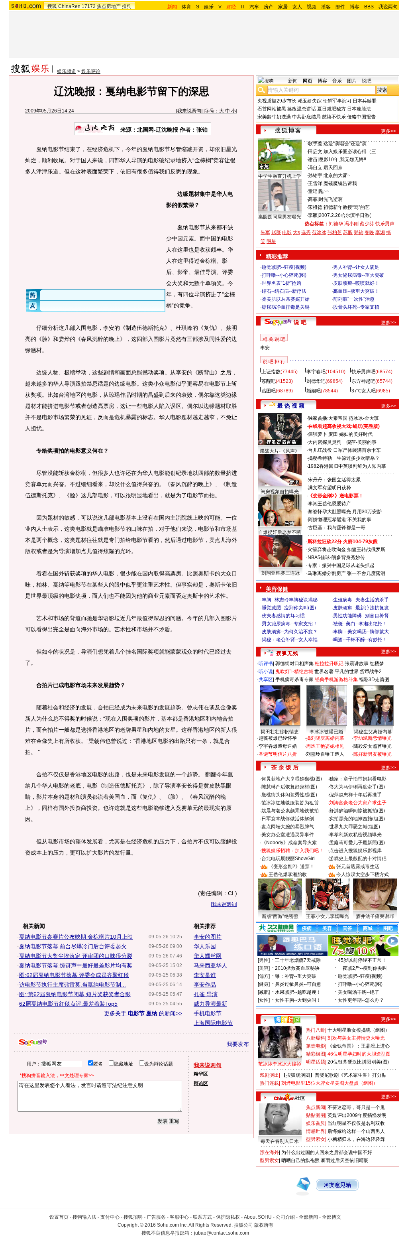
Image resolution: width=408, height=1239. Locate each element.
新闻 (293, 81)
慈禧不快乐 (334, 117)
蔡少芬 (367, 224)
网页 (307, 81)
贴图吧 (268, 391)
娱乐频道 (66, 71)
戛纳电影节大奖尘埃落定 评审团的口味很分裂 (75, 956)
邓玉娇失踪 (310, 101)
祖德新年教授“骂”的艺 (347, 207)
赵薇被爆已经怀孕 (278, 738)
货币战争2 (371, 671)
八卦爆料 (315, 1038)
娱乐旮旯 (315, 1123)
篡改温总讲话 (301, 109)
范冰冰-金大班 (364, 418)
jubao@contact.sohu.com (221, 1233)
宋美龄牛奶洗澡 (274, 117)
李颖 (313, 215)
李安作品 (205, 984)
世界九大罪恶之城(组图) (354, 826)
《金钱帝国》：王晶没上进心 (359, 1046)
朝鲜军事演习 (337, 101)
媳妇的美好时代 (356, 434)
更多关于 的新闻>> (143, 1013)
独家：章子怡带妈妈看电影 (357, 779)
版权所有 (263, 1225)
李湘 (380, 232)
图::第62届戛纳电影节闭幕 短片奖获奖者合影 (75, 994)
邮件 (340, 7)
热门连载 (269, 1083)
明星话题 (315, 1062)
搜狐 (52, 6)
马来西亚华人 (210, 965)
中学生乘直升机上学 (279, 176)
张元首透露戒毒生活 (357, 866)
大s (296, 232)
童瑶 (313, 191)
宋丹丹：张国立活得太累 (334, 480)
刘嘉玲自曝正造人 (325, 754)
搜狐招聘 (133, 1217)
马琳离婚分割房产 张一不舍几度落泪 (346, 573)
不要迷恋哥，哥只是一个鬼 (356, 1107)
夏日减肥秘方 (331, 109)
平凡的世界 (347, 671)
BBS (369, 7)
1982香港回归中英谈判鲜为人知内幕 (347, 466)
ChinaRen (69, 6)
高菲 (313, 199)
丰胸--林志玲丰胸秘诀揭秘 (290, 600)
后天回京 (333, 167)
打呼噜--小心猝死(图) (284, 275)
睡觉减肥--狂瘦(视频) (284, 267)
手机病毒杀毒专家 (294, 679)
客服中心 (179, 1217)
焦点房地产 (109, 6)
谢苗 (313, 159)
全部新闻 (308, 1217)
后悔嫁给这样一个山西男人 (356, 1131)
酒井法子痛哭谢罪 (375, 916)
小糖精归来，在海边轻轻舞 (356, 1139)
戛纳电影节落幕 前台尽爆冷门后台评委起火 (73, 946)
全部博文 (331, 1217)
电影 (287, 232)
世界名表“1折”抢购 (281, 283)
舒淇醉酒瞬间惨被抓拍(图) (357, 811)
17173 (89, 6)
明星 (271, 241)
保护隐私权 (228, 1217)
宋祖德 (315, 207)
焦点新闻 (315, 1107)
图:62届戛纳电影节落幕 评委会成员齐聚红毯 (74, 975)
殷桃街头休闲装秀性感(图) (289, 795)
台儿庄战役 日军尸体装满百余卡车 (344, 450)
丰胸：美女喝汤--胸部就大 (361, 631)
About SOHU (258, 1217)
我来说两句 (189, 111)
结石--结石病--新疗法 (284, 291)
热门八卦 (315, 1030)
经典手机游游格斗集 (336, 679)
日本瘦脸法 (359, 109)
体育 (186, 7)
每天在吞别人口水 (280, 1141)
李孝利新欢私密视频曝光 (355, 834)
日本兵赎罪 (365, 101)
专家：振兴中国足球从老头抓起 (341, 565)
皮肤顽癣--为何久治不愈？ (290, 631)
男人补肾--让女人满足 (356, 267)
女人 (297, 7)
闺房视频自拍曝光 (280, 491)
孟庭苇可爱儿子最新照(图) (357, 842)
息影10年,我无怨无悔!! (342, 159)
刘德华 (336, 224)
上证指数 (270, 371)
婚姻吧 (313, 391)
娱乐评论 (90, 71)
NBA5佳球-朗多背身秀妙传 (336, 557)
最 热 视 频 (290, 405)
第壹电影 (315, 1046)
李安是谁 (205, 975)
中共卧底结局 (306, 117)
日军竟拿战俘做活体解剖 (287, 818)
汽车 (254, 7)
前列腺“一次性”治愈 (354, 299)
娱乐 (209, 7)
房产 (268, 7)
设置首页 (59, 1217)
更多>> (388, 131)
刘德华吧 (316, 381)
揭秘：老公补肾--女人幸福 (290, 639)
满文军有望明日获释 (329, 487)
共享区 (266, 679)
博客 (354, 7)
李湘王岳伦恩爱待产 (329, 503)
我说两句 (388, 7)
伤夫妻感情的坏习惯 (283, 616)
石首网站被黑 (271, 109)
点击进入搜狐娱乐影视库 (355, 850)
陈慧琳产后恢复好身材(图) (289, 787)
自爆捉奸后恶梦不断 (279, 532)
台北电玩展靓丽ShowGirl (288, 858)
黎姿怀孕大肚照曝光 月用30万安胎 (345, 511)
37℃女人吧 (363, 391)
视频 (311, 7)
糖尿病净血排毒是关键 (286, 307)
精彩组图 (315, 1054)
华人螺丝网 (208, 956)
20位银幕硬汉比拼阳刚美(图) (358, 1062)
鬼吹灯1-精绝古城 (294, 671)
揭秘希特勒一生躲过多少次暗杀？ (344, 458)
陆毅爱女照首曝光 (372, 746)
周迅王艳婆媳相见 (325, 746)
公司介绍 (285, 1217)
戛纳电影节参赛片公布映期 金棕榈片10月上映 (76, 937)
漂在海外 (269, 1152)
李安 (265, 348)
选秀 (306, 232)
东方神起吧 (363, 381)
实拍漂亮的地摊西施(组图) (357, 818)
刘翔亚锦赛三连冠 (280, 573)
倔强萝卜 (317, 434)
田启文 (315, 151)
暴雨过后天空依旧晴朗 (345, 1160)
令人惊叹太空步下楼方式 (362, 874)
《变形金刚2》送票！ (291, 866)
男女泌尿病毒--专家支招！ (290, 623)
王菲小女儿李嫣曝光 (327, 916)
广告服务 (156, 1217)
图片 (352, 81)
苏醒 (348, 232)
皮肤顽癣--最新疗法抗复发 (361, 608)
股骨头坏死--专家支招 (356, 307)
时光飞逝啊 (331, 199)
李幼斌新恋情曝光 (372, 738)
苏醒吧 (268, 381)
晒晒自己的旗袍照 (300, 1160)
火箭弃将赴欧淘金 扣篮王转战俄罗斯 (346, 549)
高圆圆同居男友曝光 (279, 217)
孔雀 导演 (206, 994)
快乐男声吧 (363, 371)
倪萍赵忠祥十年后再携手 (355, 795)
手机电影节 (208, 1013)
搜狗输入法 (84, 1217)
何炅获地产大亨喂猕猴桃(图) (291, 779)
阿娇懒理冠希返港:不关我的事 (339, 519)
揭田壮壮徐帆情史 (280, 732)
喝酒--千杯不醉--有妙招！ (360, 639)
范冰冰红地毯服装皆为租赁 (290, 803)
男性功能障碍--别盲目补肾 (361, 616)
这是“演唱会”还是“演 (345, 143)
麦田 (333, 434)
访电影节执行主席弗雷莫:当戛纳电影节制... (72, 984)
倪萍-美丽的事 (361, 442)
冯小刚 (351, 224)
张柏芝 (335, 232)
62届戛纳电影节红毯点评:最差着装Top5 (68, 1004)
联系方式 (202, 1217)
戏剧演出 (269, 1075)
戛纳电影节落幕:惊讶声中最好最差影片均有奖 (75, 965)
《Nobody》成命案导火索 (289, 842)
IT (243, 7)
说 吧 (300, 322)
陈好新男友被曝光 (372, 754)
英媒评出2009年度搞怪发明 (357, 1115)
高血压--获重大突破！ (356, 291)
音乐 (337, 81)
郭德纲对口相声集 (294, 663)
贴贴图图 (315, 1115)
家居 (283, 7)
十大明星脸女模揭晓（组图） (359, 1030)
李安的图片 (208, 937)
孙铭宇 (315, 175)
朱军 (265, 232)
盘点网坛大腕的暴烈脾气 (287, 826)
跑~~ (324, 191)
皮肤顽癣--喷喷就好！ (356, 283)
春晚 (369, 232)
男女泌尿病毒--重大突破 (358, 275)
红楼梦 (377, 663)
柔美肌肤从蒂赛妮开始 (286, 299)
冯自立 (315, 167)
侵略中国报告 (361, 117)
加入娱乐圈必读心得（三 (350, 151)
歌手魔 (315, 143)
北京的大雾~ (337, 175)
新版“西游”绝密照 (280, 916)
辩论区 (201, 1083)
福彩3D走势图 (374, 679)
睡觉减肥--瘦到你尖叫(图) (289, 608)
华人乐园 (205, 946)
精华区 (201, 1074)
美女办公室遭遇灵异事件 (287, 834)
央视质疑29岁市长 (276, 101)
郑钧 (358, 232)
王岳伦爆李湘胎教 (288, 874)
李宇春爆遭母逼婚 (278, 746)
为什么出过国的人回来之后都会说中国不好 (326, 1152)
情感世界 (315, 1131)
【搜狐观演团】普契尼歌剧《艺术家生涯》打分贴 (333, 1075)
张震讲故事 (357, 663)
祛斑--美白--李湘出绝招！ (360, 623)
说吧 (366, 81)
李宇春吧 (316, 371)
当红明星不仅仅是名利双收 (356, 1123)
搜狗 (126, 6)
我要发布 (238, 1044)
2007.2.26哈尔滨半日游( (345, 215)
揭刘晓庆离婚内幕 (325, 738)
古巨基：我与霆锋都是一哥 (336, 527)
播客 (326, 7)
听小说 (266, 671)
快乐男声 (384, 224)
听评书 (266, 663)
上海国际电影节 (213, 1023)
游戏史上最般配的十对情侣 (357, 858)
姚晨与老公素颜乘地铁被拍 (290, 811)
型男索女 (315, 1139)
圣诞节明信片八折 (278, 754)
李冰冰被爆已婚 (326, 732)
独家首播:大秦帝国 (327, 418)
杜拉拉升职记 (329, 663)
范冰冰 (319, 232)
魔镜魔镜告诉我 (340, 183)
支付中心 (110, 1217)
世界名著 (323, 671)
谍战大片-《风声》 (280, 451)
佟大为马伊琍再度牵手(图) (357, 787)
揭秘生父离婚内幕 (373, 732)
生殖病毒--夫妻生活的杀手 (361, 600)
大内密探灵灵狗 (324, 442)
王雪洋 (315, 183)
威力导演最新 (210, 1004)
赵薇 (276, 232)
